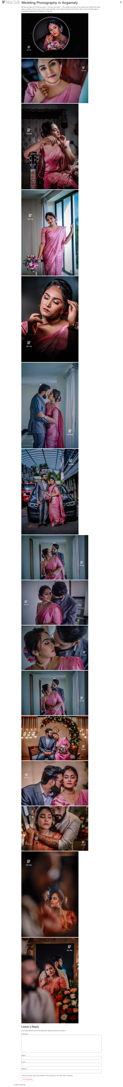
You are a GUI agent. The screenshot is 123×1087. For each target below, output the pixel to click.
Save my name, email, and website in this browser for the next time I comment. (48, 1075)
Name (23, 1055)
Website (23, 1068)
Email (23, 1062)
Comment (25, 1034)
